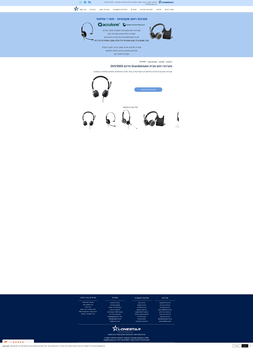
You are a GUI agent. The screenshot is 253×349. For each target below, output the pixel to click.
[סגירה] (250, 345)
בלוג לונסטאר (112, 334)
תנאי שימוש (129, 334)
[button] (146, 9)
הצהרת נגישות (121, 334)
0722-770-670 (108, 2)
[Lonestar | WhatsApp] (80, 2)
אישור (245, 346)
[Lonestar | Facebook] (85, 2)
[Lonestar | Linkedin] (89, 2)
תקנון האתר (5, 346)
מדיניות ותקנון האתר (139, 334)
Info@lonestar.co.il (151, 4)
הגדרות (236, 346)
